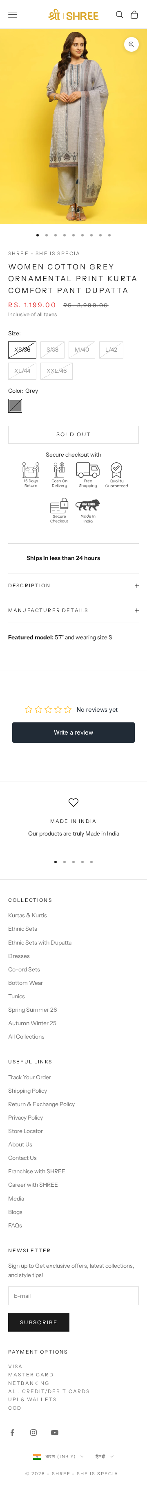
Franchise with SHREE (36, 1171)
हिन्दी (101, 1456)
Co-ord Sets (24, 969)
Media (16, 1198)
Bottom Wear (25, 983)
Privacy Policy (25, 1117)
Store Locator (25, 1131)
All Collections (26, 1036)
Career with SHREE (33, 1184)
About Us (20, 1144)
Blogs (15, 1212)
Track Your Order (29, 1077)
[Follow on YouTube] (55, 1432)
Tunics (16, 996)
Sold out (73, 434)
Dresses (19, 956)
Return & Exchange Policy (41, 1104)
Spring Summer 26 (32, 1009)
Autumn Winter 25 (32, 1023)
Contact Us (22, 1158)
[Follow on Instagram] (33, 1432)
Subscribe (39, 1322)
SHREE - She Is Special (46, 253)
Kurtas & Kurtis (27, 915)
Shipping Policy (27, 1090)
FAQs (15, 1225)
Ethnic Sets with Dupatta (39, 942)
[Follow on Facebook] (12, 1432)
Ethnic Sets (22, 928)
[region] (73, 823)
